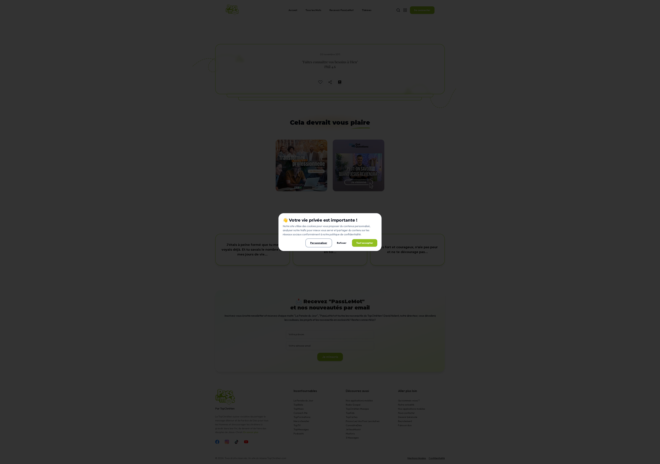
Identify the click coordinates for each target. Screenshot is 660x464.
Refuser (341, 242)
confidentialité (352, 234)
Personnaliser (318, 242)
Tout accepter (364, 242)
